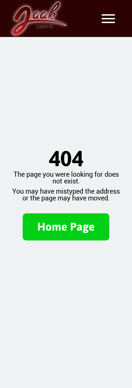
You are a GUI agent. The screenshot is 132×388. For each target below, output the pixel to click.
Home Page (66, 226)
